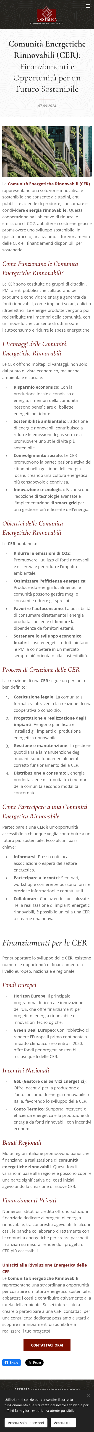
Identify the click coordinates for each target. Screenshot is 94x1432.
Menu (88, 5)
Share (14, 1362)
